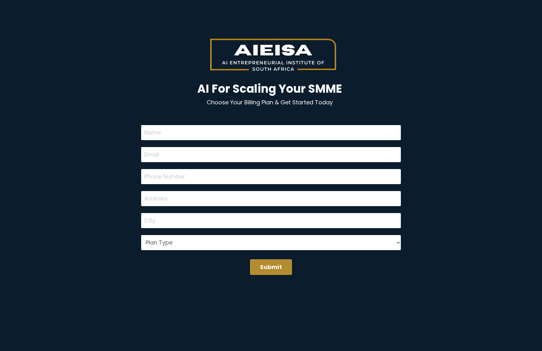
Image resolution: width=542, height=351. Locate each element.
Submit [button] (271, 267)
